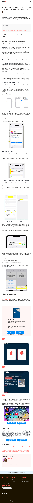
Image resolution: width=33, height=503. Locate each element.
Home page (9, 472)
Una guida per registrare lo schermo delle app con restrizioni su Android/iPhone (15, 450)
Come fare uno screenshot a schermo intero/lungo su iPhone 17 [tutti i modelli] (15, 451)
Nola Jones (10, 458)
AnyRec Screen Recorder (6, 299)
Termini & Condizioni (9, 501)
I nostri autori (14, 483)
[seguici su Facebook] (2, 493)
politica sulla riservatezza (17, 501)
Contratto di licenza (24, 501)
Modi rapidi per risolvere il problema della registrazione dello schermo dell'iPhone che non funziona (16, 29)
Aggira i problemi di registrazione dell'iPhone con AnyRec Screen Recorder (14, 30)
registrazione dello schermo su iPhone (8, 266)
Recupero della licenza (25, 481)
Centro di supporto (25, 479)
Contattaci (13, 481)
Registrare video (14, 472)
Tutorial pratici (24, 483)
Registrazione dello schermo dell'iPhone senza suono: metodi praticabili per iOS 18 (16, 446)
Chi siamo (13, 479)
